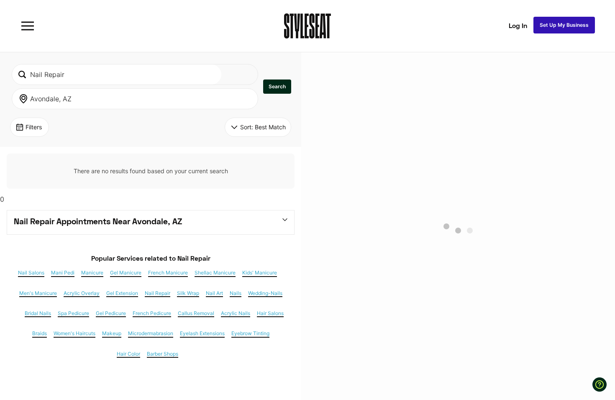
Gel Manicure (125, 273)
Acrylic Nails (235, 313)
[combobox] (117, 74)
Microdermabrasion (150, 333)
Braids (39, 333)
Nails (235, 293)
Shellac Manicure (215, 273)
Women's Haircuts (74, 333)
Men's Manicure (38, 293)
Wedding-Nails (265, 293)
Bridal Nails (38, 313)
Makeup (111, 333)
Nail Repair (157, 293)
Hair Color (128, 354)
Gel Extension (122, 293)
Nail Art (214, 293)
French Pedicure (152, 313)
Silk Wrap (188, 293)
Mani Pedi (62, 273)
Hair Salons (270, 313)
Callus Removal (196, 313)
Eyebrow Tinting (250, 333)
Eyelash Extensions (202, 333)
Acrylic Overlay (82, 293)
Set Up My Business (564, 25)
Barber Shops (162, 354)
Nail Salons (31, 273)
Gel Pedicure (111, 313)
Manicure (92, 273)
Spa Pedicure (73, 313)
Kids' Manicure (259, 273)
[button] (277, 86)
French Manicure (168, 273)
